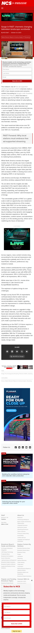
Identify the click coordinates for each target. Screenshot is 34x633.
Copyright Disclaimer (22, 525)
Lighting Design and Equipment (8, 560)
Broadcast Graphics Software (8, 564)
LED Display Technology (7, 552)
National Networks (22, 560)
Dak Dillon (3, 522)
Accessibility (20, 535)
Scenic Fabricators (5, 558)
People (19, 554)
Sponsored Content (22, 527)
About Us (20, 515)
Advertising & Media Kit (23, 519)
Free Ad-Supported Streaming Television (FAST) (16, 374)
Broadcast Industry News (23, 550)
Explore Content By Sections (24, 545)
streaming (30, 374)
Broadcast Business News (23, 548)
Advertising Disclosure (22, 529)
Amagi (2, 374)
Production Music (5, 554)
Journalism (20, 556)
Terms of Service (21, 531)
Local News (20, 566)
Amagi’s (19, 93)
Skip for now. (16, 631)
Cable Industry (20, 562)
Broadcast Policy (21, 552)
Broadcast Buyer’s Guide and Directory (8, 545)
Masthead (19, 517)
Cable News (20, 564)
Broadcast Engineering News (24, 576)
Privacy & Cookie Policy (23, 533)
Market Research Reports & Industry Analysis (12, 37)
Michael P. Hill (4, 517)
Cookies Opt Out (21, 537)
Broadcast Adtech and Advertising (22, 573)
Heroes (3, 381)
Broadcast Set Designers (7, 556)
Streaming (27, 37)
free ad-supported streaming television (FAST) (14, 88)
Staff (3, 515)
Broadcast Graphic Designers (8, 562)
